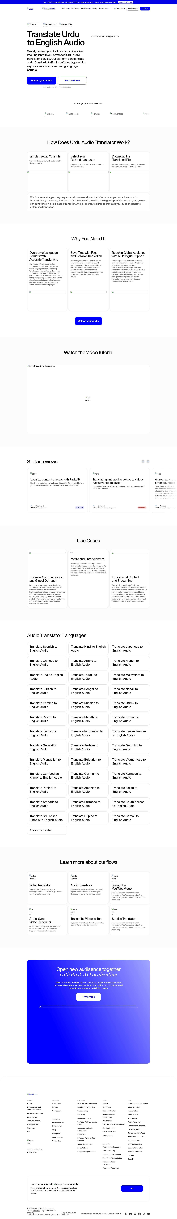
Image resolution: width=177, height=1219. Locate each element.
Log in (123, 8)
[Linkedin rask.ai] (130, 1213)
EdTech (105, 1103)
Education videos (84, 1118)
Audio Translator (134, 1122)
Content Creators (109, 1111)
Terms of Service (99, 1214)
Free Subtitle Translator (112, 1154)
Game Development (85, 1144)
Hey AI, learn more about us (69, 1214)
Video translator (134, 1107)
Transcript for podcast (136, 1126)
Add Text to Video (135, 1144)
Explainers (81, 1134)
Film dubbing (107, 1135)
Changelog (56, 1141)
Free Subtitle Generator (112, 1147)
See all (130, 1159)
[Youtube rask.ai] (148, 1213)
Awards (55, 1107)
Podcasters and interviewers (109, 1116)
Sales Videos (82, 1148)
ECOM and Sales (109, 1132)
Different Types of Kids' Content (86, 1139)
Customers (56, 1103)
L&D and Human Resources (113, 1124)
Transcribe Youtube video (138, 1103)
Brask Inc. (36, 1211)
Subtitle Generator (135, 1148)
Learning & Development (87, 1103)
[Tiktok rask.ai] (144, 1213)
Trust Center (32, 1152)
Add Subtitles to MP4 (136, 1137)
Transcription (133, 1111)
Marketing (81, 1114)
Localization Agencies (86, 1107)
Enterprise (56, 1133)
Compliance (57, 1111)
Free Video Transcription (112, 1158)
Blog (54, 1130)
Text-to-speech (134, 1129)
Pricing (94, 8)
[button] (65, 8)
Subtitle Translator (135, 1151)
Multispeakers (32, 1124)
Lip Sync (131, 1155)
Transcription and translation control (34, 1108)
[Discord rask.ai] (135, 1213)
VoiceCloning (32, 1117)
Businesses (107, 1121)
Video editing (82, 1111)
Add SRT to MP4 (134, 1140)
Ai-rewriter (31, 1128)
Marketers (107, 1107)
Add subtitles (133, 1118)
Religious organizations (86, 1151)
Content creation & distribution (85, 1129)
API (28, 1132)
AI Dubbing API (58, 1122)
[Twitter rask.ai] (126, 1213)
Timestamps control (35, 1113)
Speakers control (33, 1121)
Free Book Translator (111, 1168)
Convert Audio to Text (136, 1133)
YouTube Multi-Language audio (87, 1123)
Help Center (57, 1126)
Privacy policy (86, 1214)
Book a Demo (57, 1137)
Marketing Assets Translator (110, 1163)
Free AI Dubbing (109, 1151)
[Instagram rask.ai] (139, 1213)
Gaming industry (109, 1128)
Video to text (133, 1114)
